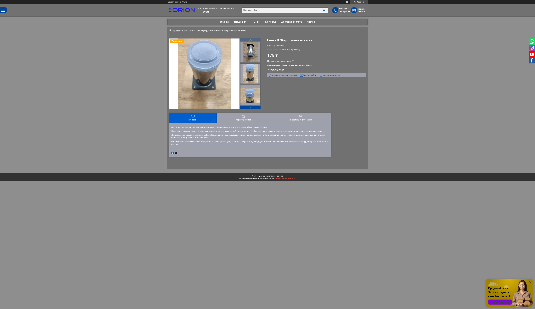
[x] (176, 153)
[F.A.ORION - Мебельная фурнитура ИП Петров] (182, 10)
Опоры (188, 30)
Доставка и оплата (291, 21)
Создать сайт (173, 2)
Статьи (311, 21)
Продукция (240, 21)
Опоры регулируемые (203, 30)
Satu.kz (280, 176)
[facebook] (172, 153)
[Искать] (324, 10)
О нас (257, 21)
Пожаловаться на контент (286, 178)
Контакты (270, 21)
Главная (224, 21)
